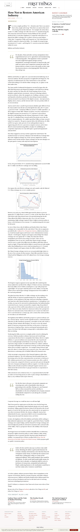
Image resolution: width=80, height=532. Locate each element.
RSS (44, 489)
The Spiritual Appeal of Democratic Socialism (59, 498)
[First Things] (40, 4)
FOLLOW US (68, 511)
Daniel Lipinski (55, 501)
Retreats (44, 515)
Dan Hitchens (33, 499)
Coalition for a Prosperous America (27, 231)
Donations (31, 518)
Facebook (26, 489)
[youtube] (9, 3)
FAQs (30, 520)
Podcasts (40, 7)
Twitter (21, 491)
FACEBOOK (67, 513)
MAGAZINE (28, 7)
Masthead (20, 515)
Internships (20, 520)
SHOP (56, 511)
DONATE (8, 5)
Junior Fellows (21, 518)
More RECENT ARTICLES (57, 34)
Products (57, 515)
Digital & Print (8, 513)
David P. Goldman (11, 18)
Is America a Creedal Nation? (61, 24)
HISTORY (19, 513)
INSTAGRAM (67, 518)
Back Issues (57, 518)
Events (54, 7)
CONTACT (31, 511)
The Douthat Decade (36, 498)
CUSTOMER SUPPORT (33, 515)
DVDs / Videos (58, 520)
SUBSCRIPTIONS (9, 511)
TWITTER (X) (67, 515)
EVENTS (44, 511)
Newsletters (48, 7)
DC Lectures (45, 518)
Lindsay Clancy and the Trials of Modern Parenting (17, 498)
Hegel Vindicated (57, 27)
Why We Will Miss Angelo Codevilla (60, 30)
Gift (6, 515)
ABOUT (19, 511)
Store (56, 513)
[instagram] (11, 3)
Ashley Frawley (11, 501)
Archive (34, 7)
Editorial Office (32, 513)
